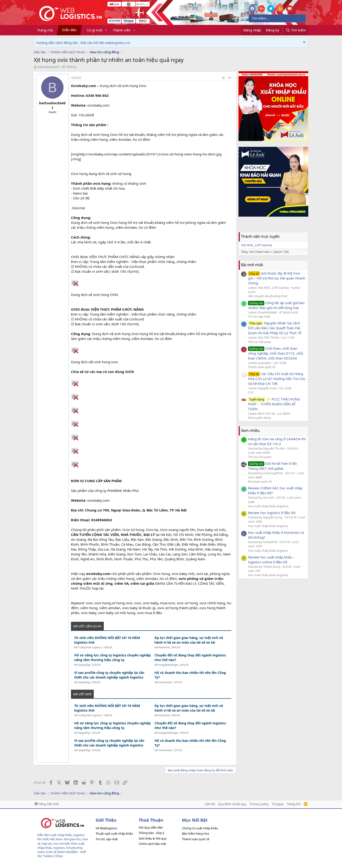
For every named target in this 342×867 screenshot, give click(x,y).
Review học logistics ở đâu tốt (271, 512)
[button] (106, 30)
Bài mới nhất (252, 264)
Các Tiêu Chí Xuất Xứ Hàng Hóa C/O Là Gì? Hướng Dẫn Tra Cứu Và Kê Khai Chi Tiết (276, 378)
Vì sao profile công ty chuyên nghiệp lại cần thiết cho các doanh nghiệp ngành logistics (109, 674)
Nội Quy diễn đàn (151, 827)
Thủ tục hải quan (259, 342)
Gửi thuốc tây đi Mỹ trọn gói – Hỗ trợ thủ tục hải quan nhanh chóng (276, 278)
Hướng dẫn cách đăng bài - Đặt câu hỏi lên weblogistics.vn (83, 42)
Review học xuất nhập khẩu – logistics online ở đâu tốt (271, 559)
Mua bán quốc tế (260, 481)
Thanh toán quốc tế (261, 367)
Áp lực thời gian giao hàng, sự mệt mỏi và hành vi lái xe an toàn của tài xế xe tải (188, 640)
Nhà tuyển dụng (259, 418)
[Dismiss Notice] (304, 42)
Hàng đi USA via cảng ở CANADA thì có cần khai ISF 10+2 (277, 441)
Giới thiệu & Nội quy (153, 838)
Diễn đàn (69, 29)
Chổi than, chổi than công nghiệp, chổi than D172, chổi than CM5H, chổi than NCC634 (275, 353)
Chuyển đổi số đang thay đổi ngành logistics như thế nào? (190, 657)
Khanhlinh (164, 647)
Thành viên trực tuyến (260, 236)
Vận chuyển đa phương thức (268, 296)
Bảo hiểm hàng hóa (195, 833)
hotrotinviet (165, 682)
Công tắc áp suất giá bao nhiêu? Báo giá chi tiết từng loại (276, 305)
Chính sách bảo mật (152, 844)
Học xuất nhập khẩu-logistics (268, 506)
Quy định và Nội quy (232, 804)
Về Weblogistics (106, 828)
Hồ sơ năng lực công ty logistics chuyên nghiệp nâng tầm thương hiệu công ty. (112, 657)
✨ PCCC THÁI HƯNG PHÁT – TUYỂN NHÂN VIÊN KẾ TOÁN (274, 404)
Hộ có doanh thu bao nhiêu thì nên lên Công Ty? (190, 674)
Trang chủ (45, 30)
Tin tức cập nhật (259, 316)
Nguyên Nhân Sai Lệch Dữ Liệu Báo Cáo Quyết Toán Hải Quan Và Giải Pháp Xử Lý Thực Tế (274, 328)
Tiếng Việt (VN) (48, 804)
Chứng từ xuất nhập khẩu (200, 828)
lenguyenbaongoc (168, 664)
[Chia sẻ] (223, 78)
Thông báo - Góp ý (151, 833)
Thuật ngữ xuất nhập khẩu (114, 833)
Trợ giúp (277, 804)
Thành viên (122, 30)
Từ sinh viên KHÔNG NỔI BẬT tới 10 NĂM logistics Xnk (107, 640)
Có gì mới (94, 30)
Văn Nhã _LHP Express (256, 245)
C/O (250, 392)
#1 (229, 78)
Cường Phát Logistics (90, 647)
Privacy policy (259, 804)
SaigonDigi (84, 664)
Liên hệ (210, 804)
